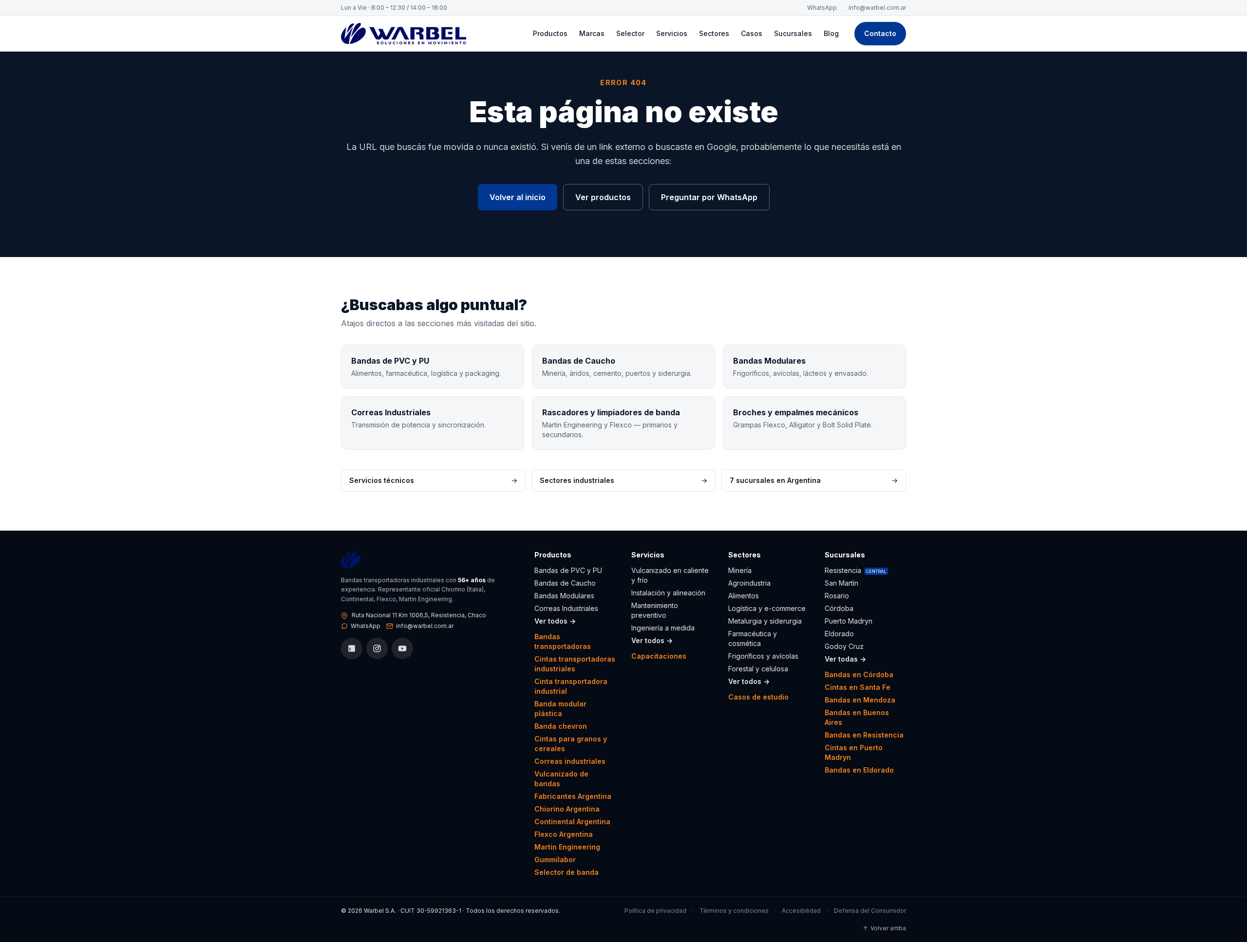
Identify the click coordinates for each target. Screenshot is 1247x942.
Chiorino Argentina (567, 809)
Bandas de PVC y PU (568, 570)
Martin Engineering (567, 847)
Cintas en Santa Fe (857, 687)
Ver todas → (845, 659)
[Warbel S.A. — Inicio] (403, 33)
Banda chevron (560, 726)
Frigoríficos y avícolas (763, 656)
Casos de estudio (758, 697)
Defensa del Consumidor (870, 910)
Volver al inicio (518, 197)
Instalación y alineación (668, 593)
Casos (751, 33)
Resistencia (855, 570)
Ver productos (603, 197)
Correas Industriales (566, 608)
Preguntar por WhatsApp (709, 197)
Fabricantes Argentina (572, 796)
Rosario (837, 595)
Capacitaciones (658, 656)
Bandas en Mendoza (860, 700)
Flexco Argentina (563, 834)
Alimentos (743, 595)
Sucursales (793, 33)
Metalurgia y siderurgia (765, 621)
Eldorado (839, 633)
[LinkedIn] (351, 648)
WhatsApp (822, 7)
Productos (550, 33)
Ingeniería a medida (663, 628)
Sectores (714, 33)
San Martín (841, 583)
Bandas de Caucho (565, 583)
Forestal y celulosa (758, 669)
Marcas (592, 33)
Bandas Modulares (564, 595)
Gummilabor (555, 859)
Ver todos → (555, 621)
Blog (831, 33)
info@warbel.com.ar (877, 7)
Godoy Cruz (844, 646)
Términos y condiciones (734, 910)
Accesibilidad (801, 910)
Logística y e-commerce (767, 608)
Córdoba (839, 608)
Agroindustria (749, 583)
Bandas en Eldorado (859, 770)
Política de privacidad (655, 910)
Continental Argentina (572, 821)
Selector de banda (566, 872)
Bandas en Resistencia (864, 735)
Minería (740, 570)
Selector (630, 33)
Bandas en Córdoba (859, 674)
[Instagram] (377, 648)
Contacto (880, 33)
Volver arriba (884, 928)
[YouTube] (402, 648)
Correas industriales (569, 761)
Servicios (671, 33)
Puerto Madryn (848, 621)
